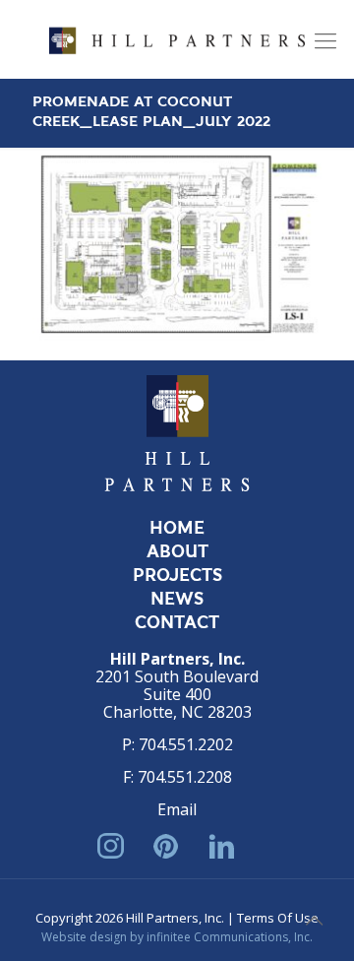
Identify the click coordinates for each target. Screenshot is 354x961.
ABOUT (177, 552)
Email (177, 809)
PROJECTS (177, 576)
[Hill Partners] (177, 39)
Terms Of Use (278, 918)
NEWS (177, 600)
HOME (177, 529)
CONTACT (177, 623)
